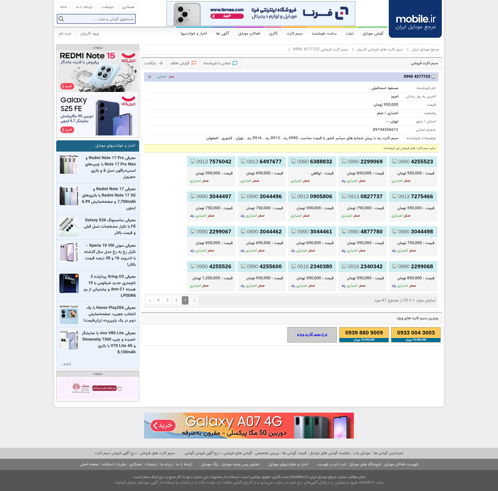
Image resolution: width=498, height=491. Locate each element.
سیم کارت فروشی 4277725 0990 (320, 49)
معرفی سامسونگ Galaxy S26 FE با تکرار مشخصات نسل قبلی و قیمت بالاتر (110, 226)
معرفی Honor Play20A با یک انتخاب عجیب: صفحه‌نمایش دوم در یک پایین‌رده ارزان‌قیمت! (110, 314)
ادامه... (65, 364)
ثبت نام (65, 34)
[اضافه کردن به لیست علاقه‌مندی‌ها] (149, 76)
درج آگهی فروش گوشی (202, 453)
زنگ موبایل (209, 464)
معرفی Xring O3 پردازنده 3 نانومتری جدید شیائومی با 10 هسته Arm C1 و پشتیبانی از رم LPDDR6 (110, 286)
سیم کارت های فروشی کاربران (380, 49)
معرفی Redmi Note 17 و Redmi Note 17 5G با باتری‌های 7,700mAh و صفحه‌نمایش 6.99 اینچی (109, 198)
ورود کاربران (89, 34)
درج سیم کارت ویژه (312, 334)
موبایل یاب (361, 453)
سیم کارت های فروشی (157, 453)
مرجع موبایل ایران (425, 49)
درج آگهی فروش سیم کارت (116, 453)
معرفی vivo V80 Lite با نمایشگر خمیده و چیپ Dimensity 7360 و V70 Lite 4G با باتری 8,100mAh (109, 343)
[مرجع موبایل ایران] (415, 18)
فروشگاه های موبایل (365, 464)
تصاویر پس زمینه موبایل (241, 464)
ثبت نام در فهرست (331, 464)
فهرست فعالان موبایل (401, 464)
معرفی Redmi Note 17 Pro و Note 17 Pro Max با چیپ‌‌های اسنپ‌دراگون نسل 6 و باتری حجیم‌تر (110, 167)
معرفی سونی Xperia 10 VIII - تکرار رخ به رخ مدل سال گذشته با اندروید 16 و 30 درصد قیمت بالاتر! (110, 255)
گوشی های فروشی (237, 453)
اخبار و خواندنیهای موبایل (115, 146)
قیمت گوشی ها (294, 453)
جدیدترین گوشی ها (388, 453)
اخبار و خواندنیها (194, 34)
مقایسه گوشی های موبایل (330, 453)
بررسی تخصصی (267, 453)
